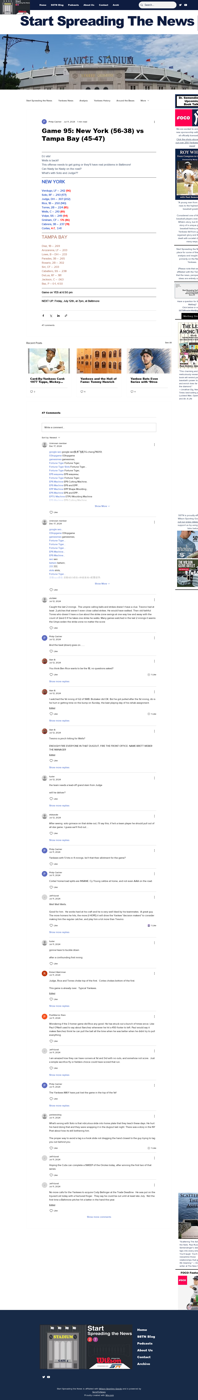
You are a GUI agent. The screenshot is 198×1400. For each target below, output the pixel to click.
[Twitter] (180, 5)
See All (168, 342)
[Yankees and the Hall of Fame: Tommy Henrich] (99, 361)
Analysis (84, 100)
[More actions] (154, 122)
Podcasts (145, 1343)
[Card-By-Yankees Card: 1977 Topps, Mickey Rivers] (48, 361)
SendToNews (99, 1392)
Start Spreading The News (107, 21)
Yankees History (102, 100)
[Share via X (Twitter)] (50, 315)
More (143, 100)
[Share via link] (66, 315)
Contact (144, 1357)
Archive (143, 1364)
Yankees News (65, 100)
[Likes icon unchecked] (51, 512)
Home (142, 1329)
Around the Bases (125, 100)
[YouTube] (185, 5)
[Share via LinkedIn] (58, 315)
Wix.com (109, 1395)
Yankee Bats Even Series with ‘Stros (144, 380)
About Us (145, 1350)
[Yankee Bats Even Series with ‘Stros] (149, 361)
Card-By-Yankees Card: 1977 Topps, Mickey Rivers (47, 380)
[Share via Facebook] (43, 315)
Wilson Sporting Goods (110, 1388)
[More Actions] (154, 445)
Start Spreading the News (39, 100)
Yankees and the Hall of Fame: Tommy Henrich (98, 380)
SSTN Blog (146, 1336)
